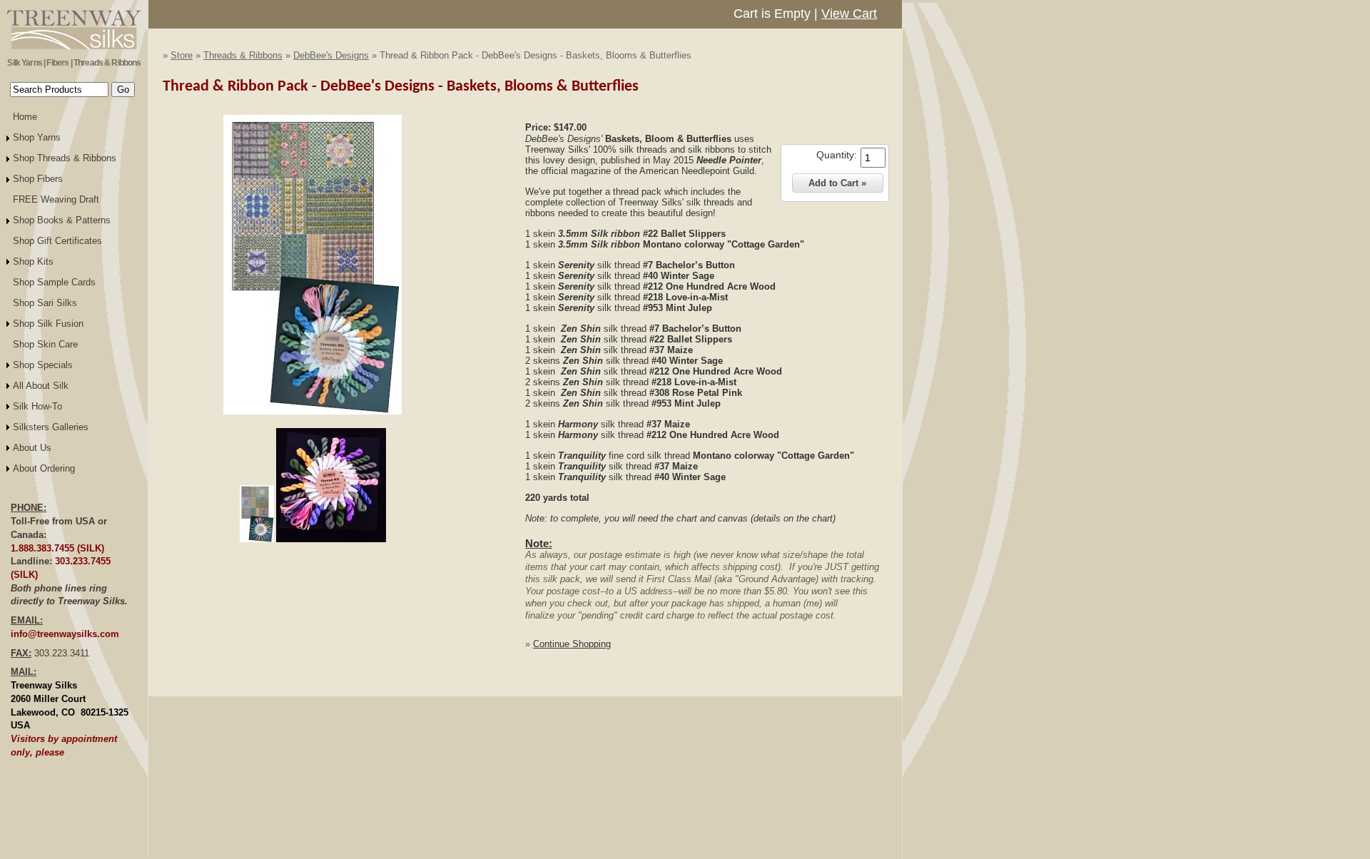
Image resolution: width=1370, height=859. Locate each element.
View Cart (849, 13)
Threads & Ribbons (243, 55)
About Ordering (44, 468)
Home (25, 116)
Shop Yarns (37, 137)
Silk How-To (37, 406)
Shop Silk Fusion (48, 323)
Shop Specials (43, 365)
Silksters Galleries (50, 427)
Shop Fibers (38, 178)
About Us (32, 447)
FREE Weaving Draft (56, 199)
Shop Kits (33, 261)
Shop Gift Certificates (57, 240)
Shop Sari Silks (45, 303)
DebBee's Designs (331, 55)
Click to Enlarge (312, 421)
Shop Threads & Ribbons (64, 158)
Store (182, 55)
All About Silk (40, 385)
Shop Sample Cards (54, 282)
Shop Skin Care (45, 344)
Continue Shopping (572, 644)
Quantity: (836, 155)
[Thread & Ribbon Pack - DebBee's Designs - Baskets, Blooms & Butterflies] (312, 411)
